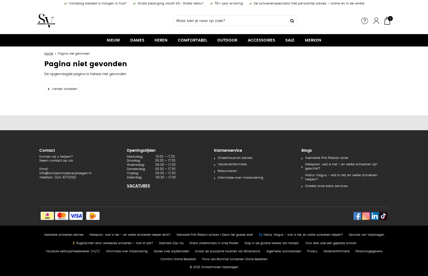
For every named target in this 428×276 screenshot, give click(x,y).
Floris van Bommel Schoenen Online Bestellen (235, 259)
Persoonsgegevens (368, 251)
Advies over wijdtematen (171, 251)
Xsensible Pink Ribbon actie (326, 158)
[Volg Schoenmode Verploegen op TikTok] (383, 216)
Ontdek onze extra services (326, 186)
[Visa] (76, 216)
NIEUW (113, 40)
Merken (313, 40)
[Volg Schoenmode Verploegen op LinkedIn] (375, 216)
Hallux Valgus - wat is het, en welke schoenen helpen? (341, 177)
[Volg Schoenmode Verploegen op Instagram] (366, 216)
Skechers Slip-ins (171, 243)
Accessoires (261, 40)
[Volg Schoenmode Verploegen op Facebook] (357, 216)
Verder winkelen (64, 89)
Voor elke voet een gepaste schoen (330, 243)
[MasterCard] (61, 216)
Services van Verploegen (366, 234)
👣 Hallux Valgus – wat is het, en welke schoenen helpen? (301, 234)
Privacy (312, 251)
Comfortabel (192, 40)
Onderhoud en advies (235, 158)
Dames (137, 40)
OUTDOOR (227, 40)
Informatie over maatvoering (240, 177)
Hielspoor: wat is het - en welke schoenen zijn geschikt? (341, 166)
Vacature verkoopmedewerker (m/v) (73, 251)
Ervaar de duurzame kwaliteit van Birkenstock (227, 251)
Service (365, 21)
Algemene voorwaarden (283, 251)
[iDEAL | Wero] (47, 216)
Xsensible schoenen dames (63, 234)
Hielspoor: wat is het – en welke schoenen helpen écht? (129, 234)
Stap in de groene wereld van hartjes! (271, 243)
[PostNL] (93, 216)
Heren (161, 40)
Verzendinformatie (232, 164)
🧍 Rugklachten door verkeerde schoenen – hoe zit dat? (112, 243)
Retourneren (227, 171)
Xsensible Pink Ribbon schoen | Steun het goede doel (214, 234)
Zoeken (292, 21)
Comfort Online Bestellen (178, 259)
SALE (289, 40)
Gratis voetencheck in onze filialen (214, 243)
